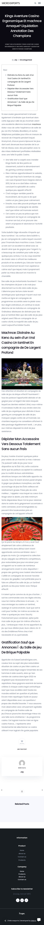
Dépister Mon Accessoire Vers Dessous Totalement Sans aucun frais (20, 92)
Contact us (22, 857)
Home (7, 44)
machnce (36, 124)
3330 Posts (22, 768)
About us (22, 854)
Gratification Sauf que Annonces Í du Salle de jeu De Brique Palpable (20, 102)
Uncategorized (15, 44)
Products (22, 860)
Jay (15, 60)
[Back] (22, 791)
